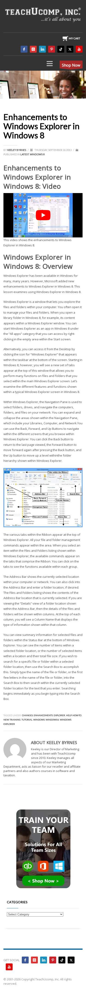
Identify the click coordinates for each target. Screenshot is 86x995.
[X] (70, 49)
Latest (24, 154)
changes (27, 715)
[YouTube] (79, 49)
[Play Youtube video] (43, 215)
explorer (59, 715)
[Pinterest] (51, 49)
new (6, 719)
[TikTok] (60, 49)
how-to (76, 715)
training (15, 719)
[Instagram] (33, 49)
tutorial (27, 719)
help (69, 715)
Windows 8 (37, 154)
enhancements (43, 715)
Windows (39, 719)
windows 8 (52, 719)
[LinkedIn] (42, 49)
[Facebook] (24, 49)
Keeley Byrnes (17, 149)
